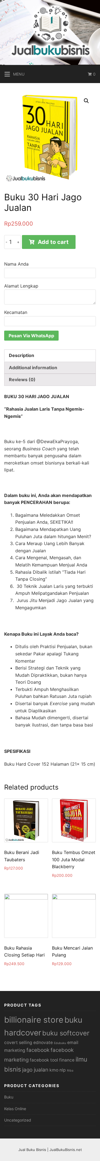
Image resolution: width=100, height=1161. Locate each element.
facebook (37, 1050)
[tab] (50, 355)
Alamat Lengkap (21, 286)
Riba (70, 1070)
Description (21, 355)
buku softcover (65, 1033)
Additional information (33, 367)
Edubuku (60, 1043)
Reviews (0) (22, 379)
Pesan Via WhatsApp (31, 335)
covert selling (18, 1042)
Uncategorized (17, 1120)
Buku (8, 1097)
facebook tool (44, 1060)
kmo (53, 1070)
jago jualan (35, 1070)
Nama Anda (16, 264)
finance (66, 1060)
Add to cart (53, 242)
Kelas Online (15, 1108)
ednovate (43, 1042)
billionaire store (33, 1020)
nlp (62, 1070)
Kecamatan (15, 312)
